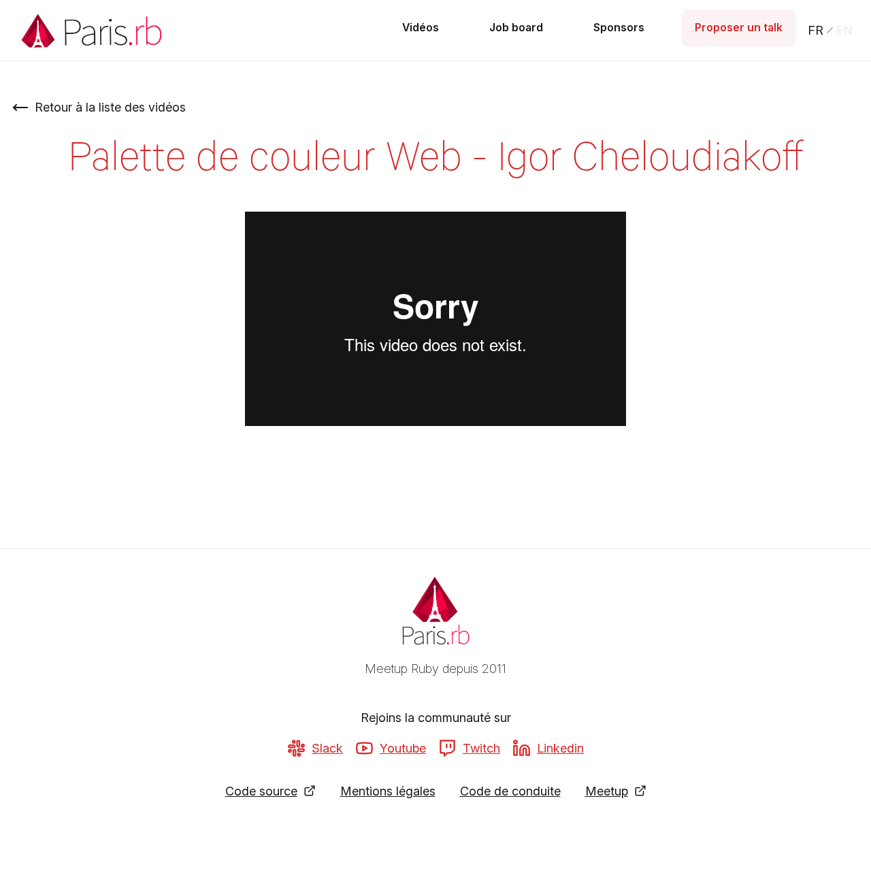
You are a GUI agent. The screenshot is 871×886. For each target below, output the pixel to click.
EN (844, 30)
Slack (327, 748)
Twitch (481, 748)
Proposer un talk (739, 27)
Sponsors (618, 27)
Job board (516, 27)
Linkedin (560, 748)
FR (815, 30)
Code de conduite (510, 791)
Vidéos (420, 27)
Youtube (403, 748)
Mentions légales (388, 791)
